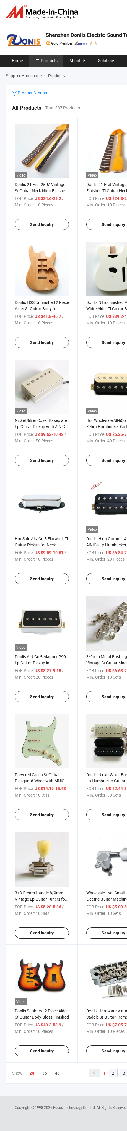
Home (17, 60)
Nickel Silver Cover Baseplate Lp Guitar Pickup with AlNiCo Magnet (41, 427)
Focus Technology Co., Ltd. (75, 1107)
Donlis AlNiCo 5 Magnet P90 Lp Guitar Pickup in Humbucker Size (40, 663)
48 (57, 1073)
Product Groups (32, 93)
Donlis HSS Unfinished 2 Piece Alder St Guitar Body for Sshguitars (42, 309)
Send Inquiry (42, 224)
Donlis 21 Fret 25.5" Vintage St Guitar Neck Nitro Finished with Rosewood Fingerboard (41, 191)
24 (32, 1073)
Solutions (106, 60)
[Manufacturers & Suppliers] (43, 12)
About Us (77, 60)
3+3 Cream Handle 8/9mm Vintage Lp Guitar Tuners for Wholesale (40, 899)
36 (44, 1073)
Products (49, 60)
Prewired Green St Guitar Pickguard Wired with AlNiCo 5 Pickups (41, 781)
